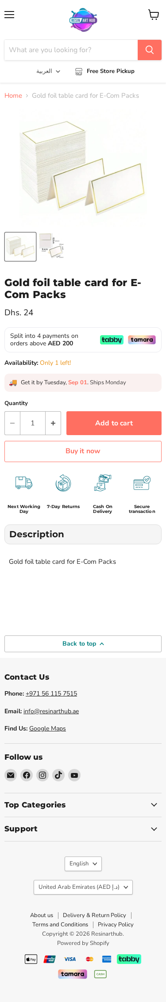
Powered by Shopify (83, 943)
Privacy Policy (116, 925)
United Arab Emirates (79, 887)
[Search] (150, 50)
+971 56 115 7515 (51, 693)
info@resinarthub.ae (51, 711)
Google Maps (47, 728)
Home (13, 95)
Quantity (16, 403)
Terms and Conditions (60, 925)
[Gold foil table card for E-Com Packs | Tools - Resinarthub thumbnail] (20, 247)
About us (41, 915)
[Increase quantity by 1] (53, 423)
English (79, 864)
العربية (44, 71)
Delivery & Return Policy (94, 915)
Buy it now (83, 451)
